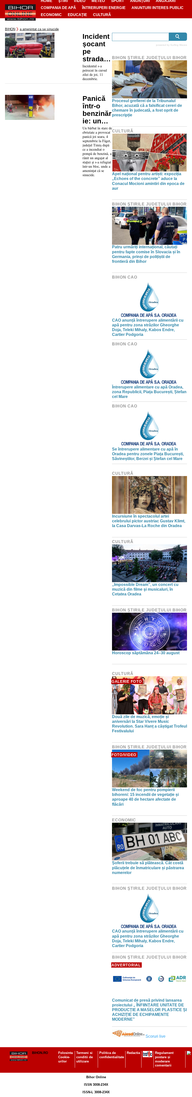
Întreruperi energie (104, 8)
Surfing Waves (178, 45)
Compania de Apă (58, 8)
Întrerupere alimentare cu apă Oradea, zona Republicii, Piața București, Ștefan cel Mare (149, 392)
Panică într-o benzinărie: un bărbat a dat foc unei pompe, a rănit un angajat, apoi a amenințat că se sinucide (97, 110)
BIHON (10, 29)
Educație (77, 15)
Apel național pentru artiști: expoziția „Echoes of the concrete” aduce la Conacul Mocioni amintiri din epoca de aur (148, 181)
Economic (51, 15)
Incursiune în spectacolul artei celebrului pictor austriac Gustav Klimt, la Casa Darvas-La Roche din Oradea (148, 521)
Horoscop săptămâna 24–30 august (146, 653)
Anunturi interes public (158, 8)
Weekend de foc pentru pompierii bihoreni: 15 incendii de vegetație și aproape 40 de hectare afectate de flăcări (145, 797)
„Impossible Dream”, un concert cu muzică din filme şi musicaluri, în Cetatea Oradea (145, 589)
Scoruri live (156, 1036)
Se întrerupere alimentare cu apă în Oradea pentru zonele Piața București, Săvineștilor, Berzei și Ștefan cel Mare (148, 454)
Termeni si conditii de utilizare (84, 1057)
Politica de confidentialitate (111, 1055)
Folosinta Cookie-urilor (65, 1057)
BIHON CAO (124, 277)
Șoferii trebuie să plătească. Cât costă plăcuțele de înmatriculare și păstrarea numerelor (148, 867)
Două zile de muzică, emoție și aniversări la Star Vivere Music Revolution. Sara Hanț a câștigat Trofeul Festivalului (149, 724)
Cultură (102, 15)
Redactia (133, 1053)
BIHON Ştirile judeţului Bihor (149, 58)
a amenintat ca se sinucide (39, 29)
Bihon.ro (40, 1053)
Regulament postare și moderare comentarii (164, 1059)
